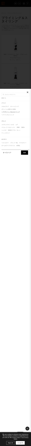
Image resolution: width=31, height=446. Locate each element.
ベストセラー (5, 142)
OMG (18, 127)
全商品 (18, 145)
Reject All (10, 443)
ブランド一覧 (14, 142)
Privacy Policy (16, 437)
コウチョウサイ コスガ (8, 124)
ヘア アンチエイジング (8, 114)
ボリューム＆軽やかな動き (9, 109)
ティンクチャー (6, 133)
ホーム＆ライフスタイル (8, 145)
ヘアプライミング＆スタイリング (11, 112)
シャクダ (4, 130)
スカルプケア (5, 106)
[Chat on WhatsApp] (27, 428)
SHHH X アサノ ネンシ (14, 130)
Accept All (20, 443)
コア (17, 124)
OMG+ (23, 127)
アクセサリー (22, 142)
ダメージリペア (14, 106)
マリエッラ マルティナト (8, 127)
